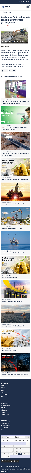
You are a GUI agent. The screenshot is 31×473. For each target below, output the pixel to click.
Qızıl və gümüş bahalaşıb (9, 277)
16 (4, 451)
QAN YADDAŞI (5, 414)
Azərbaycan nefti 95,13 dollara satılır (13, 326)
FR (28, 2)
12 (17, 448)
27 (21, 454)
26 (17, 454)
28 (24, 454)
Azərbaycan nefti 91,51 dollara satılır (13, 204)
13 (21, 448)
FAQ (2, 430)
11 (12, 448)
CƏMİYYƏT (4, 397)
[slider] (5, 41)
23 (4, 454)
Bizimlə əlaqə (5, 421)
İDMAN (3, 408)
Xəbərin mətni (5, 46)
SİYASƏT (3, 390)
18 (12, 451)
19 (17, 451)
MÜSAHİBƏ (4, 410)
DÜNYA (3, 412)
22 (28, 451)
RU (21, 2)
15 (28, 448)
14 (24, 448)
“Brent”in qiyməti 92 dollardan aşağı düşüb (15, 375)
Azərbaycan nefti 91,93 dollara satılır (13, 253)
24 (8, 454)
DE (26, 2)
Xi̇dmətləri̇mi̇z (6, 425)
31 (8, 456)
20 (21, 451)
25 (12, 454)
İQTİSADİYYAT (6, 12)
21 (24, 451)
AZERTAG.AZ (5, 383)
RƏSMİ (3, 388)
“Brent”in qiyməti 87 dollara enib (12, 301)
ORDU (2, 392)
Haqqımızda (5, 423)
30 (4, 456)
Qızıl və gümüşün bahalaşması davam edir (15, 179)
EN (24, 2)
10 (8, 448)
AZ (19, 2)
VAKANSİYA (4, 428)
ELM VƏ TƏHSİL (5, 405)
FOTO (2, 385)
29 (28, 454)
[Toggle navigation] (27, 7)
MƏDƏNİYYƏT (5, 394)
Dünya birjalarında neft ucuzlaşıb (12, 228)
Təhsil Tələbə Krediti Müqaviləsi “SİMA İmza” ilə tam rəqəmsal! (14, 128)
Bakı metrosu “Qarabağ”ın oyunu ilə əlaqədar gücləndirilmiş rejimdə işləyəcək (15, 102)
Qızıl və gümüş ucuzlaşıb (9, 350)
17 (8, 451)
